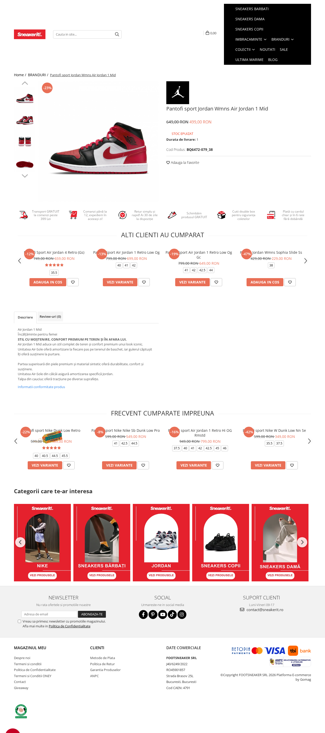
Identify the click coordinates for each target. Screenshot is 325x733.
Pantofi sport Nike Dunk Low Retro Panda (51, 433)
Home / (20, 74)
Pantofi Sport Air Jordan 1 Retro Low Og (126, 252)
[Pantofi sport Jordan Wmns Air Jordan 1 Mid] (98, 141)
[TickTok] (172, 614)
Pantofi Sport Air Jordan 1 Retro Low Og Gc (199, 255)
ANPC (94, 676)
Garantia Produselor (105, 669)
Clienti (97, 647)
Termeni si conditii (27, 664)
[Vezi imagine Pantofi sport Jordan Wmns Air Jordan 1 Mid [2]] (24, 140)
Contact (20, 681)
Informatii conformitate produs (41, 387)
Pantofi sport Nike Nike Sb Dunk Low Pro (125, 430)
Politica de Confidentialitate (69, 626)
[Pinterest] (153, 614)
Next (24, 175)
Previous (24, 83)
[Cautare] (117, 34)
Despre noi (22, 658)
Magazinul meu (30, 647)
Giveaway (21, 688)
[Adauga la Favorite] (73, 282)
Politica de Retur (102, 664)
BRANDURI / (38, 74)
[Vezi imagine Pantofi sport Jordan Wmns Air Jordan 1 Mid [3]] (24, 161)
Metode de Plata (102, 658)
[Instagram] (181, 614)
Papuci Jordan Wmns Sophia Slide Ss (271, 252)
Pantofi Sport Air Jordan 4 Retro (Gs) (54, 252)
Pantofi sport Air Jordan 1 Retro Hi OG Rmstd (200, 433)
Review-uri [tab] (50, 316)
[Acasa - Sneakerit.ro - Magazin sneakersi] (29, 34)
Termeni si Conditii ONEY (32, 676)
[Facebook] (143, 614)
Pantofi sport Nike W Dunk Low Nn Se (274, 430)
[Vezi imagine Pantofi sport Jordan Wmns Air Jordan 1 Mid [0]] (24, 97)
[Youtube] (162, 614)
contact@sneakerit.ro (264, 609)
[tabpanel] (98, 141)
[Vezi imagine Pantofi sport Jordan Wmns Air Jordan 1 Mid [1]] (24, 118)
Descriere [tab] (25, 317)
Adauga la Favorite (184, 162)
